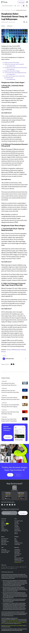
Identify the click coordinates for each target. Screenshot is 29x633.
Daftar (10, 475)
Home (2, 10)
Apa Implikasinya (11, 69)
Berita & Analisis (7, 10)
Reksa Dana (19, 623)
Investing (23, 349)
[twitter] (11, 364)
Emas (16, 619)
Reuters (3, 351)
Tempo (9, 349)
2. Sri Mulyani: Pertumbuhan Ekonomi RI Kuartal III (15, 67)
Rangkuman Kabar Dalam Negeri (11, 62)
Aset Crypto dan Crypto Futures (11, 620)
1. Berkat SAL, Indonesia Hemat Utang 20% (14, 64)
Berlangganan (23, 513)
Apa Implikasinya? (11, 66)
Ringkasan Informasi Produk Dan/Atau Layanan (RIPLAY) (13, 625)
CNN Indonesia (15, 349)
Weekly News (13, 10)
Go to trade (21, 2)
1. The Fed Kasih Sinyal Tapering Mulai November (15, 72)
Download (18, 475)
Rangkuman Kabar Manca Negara (12, 71)
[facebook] (13, 364)
